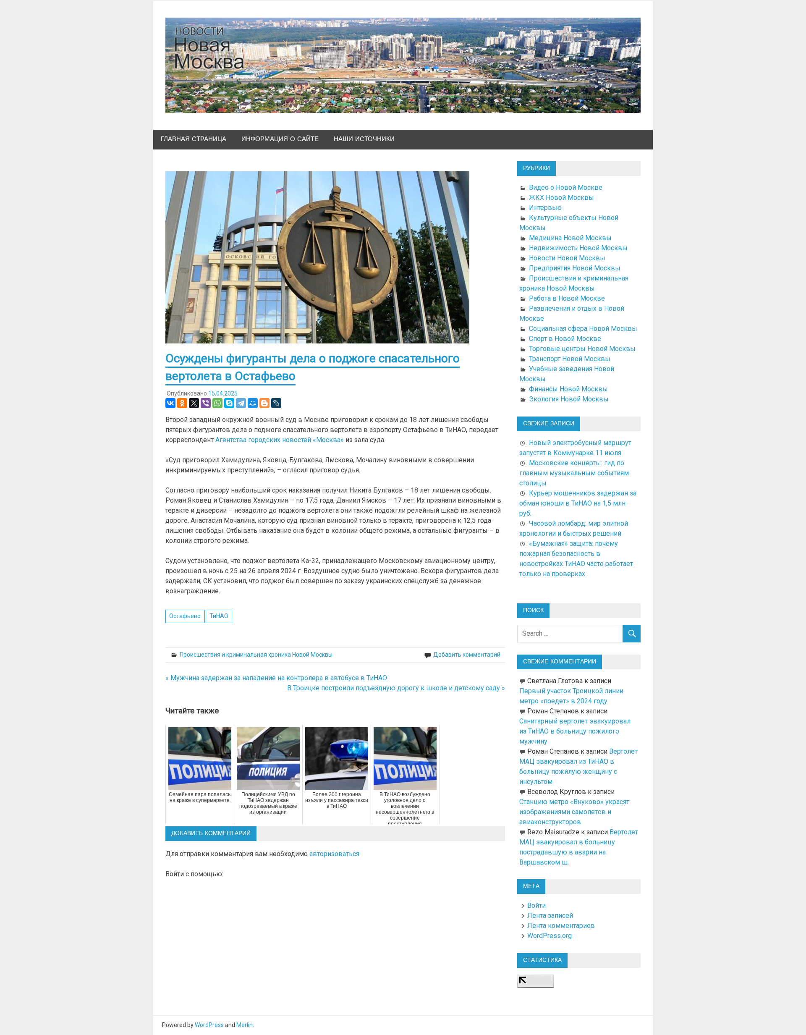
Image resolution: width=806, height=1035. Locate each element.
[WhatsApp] (217, 403)
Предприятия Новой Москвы (574, 268)
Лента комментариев (561, 926)
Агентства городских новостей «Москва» (279, 440)
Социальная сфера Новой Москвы (583, 329)
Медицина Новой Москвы (570, 238)
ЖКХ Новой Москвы (561, 198)
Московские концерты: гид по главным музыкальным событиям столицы (574, 473)
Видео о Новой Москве (565, 187)
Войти (536, 905)
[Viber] (206, 403)
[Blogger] (264, 403)
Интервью (545, 208)
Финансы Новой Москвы (568, 389)
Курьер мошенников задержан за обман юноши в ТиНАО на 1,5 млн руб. (577, 503)
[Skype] (229, 403)
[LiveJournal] (276, 403)
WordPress (209, 1025)
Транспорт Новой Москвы (569, 359)
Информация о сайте (280, 139)
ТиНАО (218, 616)
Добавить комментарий (466, 654)
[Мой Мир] (253, 403)
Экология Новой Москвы (569, 399)
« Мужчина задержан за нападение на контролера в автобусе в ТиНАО (276, 678)
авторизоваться (334, 854)
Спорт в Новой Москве (565, 339)
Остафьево (185, 616)
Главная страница (193, 139)
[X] (194, 403)
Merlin (244, 1025)
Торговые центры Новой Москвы (582, 349)
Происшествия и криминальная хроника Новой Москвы (256, 654)
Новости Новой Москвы (567, 258)
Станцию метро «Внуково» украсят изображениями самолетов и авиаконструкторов (574, 812)
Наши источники (364, 139)
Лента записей (550, 916)
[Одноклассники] (182, 403)
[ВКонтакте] (170, 403)
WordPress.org (549, 936)
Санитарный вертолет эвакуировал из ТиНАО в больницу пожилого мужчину (575, 731)
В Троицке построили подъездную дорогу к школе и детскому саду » (396, 688)
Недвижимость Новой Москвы (578, 248)
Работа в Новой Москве (567, 298)
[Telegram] (241, 403)
